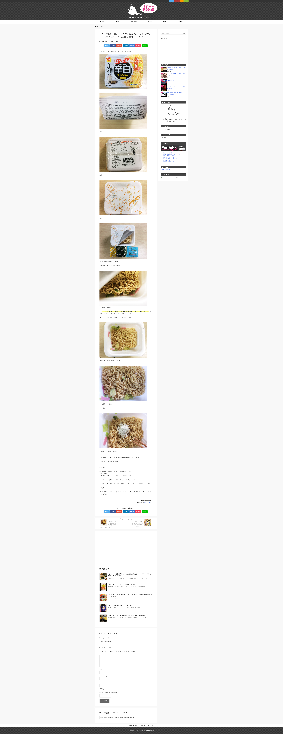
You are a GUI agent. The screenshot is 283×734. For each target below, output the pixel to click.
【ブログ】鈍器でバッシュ (169, 161)
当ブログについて (133, 725)
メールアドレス (103, 676)
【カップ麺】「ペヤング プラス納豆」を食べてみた (121, 584)
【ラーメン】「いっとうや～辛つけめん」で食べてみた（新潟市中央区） (127, 615)
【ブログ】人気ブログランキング (170, 158)
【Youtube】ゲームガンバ (169, 160)
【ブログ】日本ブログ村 (168, 157)
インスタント (148, 500)
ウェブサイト (102, 682)
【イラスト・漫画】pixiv (168, 153)
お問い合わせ (150, 725)
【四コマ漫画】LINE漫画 (168, 156)
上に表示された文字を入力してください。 (109, 692)
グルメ (103, 26)
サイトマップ (142, 725)
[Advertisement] (125, 549)
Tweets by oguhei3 (165, 169)
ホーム (97, 26)
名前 (100, 669)
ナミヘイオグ (147, 502)
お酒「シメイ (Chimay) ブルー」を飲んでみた (120, 605)
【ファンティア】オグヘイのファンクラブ (172, 154)
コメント (101, 654)
